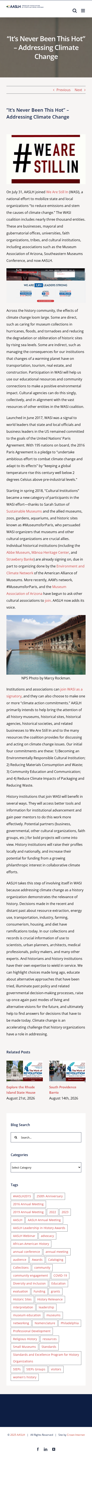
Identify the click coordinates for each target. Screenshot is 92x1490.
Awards (37, 1260)
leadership (46, 1307)
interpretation (23, 1307)
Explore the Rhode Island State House (18, 1071)
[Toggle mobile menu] (83, 10)
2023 (65, 1212)
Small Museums (24, 1347)
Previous (63, 89)
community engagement (30, 1275)
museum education (27, 1315)
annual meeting (57, 1252)
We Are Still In (57, 192)
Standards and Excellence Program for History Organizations (46, 1358)
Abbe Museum (18, 552)
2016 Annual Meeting (28, 1204)
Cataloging (55, 1260)
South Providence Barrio (61, 1071)
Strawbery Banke (20, 559)
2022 (52, 1212)
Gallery (31, 1071)
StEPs (17, 1369)
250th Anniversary (50, 1196)
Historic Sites (22, 1299)
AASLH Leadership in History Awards (39, 1228)
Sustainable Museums (24, 511)
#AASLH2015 (22, 1196)
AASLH (17, 1220)
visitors (56, 1369)
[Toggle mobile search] (75, 10)
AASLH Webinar (24, 1236)
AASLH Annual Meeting (44, 1220)
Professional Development (31, 1331)
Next (78, 89)
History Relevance (50, 1299)
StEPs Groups (35, 1369)
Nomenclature (45, 1323)
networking (21, 1323)
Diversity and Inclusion (29, 1283)
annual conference (26, 1252)
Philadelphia (70, 1323)
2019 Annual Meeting (28, 1212)
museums (53, 1315)
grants (55, 1291)
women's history (24, 1377)
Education (58, 1283)
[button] (6, 1080)
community (42, 1267)
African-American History (31, 1244)
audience (19, 1260)
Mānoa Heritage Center (50, 552)
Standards (49, 1347)
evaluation (20, 1291)
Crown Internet (76, 1435)
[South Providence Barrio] (67, 1071)
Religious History (25, 1339)
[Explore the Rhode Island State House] (24, 1071)
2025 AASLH (17, 1435)
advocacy (47, 1236)
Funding (39, 1291)
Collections (21, 1267)
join (48, 600)
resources (50, 1339)
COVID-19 (60, 1275)
